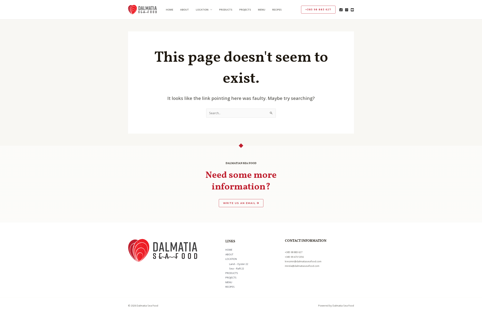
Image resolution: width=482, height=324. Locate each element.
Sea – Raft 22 (236, 268)
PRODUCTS (225, 9)
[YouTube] (352, 9)
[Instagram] (346, 9)
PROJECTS (245, 9)
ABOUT (184, 9)
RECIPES (277, 9)
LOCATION (202, 9)
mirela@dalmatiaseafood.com (302, 266)
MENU (261, 9)
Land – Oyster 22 (238, 264)
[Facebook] (341, 9)
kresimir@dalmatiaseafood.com (303, 261)
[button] (318, 10)
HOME (169, 9)
